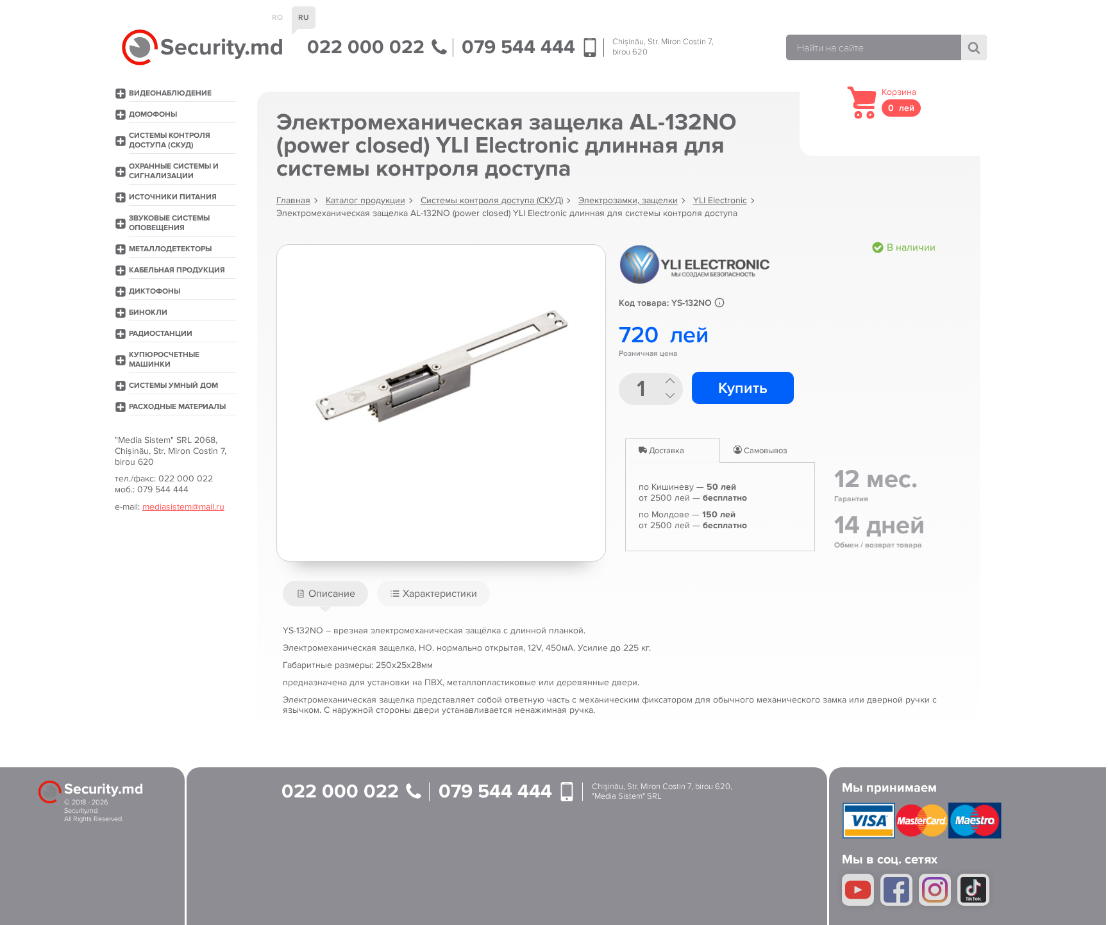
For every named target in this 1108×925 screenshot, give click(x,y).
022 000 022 (368, 47)
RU (303, 17)
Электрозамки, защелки (628, 200)
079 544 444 (521, 47)
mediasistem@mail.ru (183, 506)
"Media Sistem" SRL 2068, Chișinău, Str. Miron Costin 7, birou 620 (170, 451)
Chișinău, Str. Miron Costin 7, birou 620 (663, 47)
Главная (293, 200)
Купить (743, 388)
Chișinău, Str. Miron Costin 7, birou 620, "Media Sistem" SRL (662, 792)
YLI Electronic (720, 200)
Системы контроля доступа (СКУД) (492, 200)
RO (277, 17)
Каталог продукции (365, 200)
